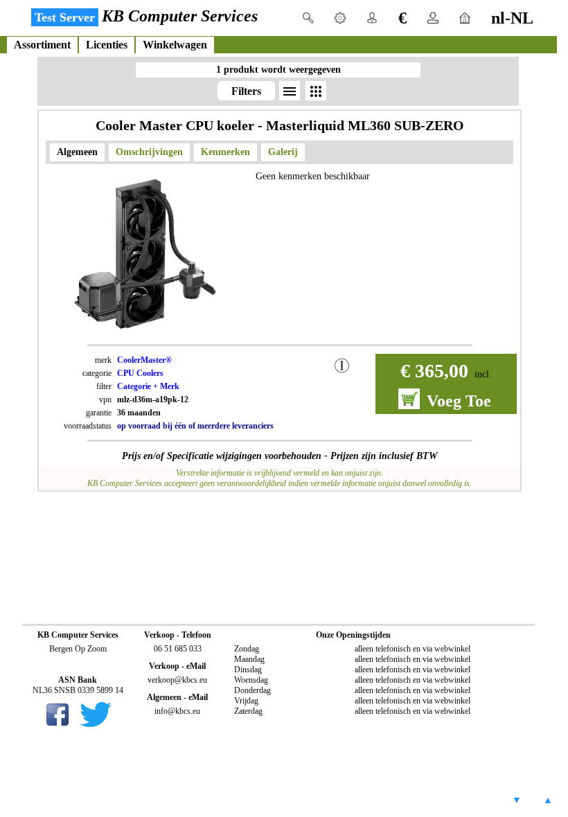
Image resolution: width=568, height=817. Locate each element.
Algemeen (77, 152)
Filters (246, 91)
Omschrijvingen (149, 152)
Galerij (283, 152)
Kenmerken (225, 152)
